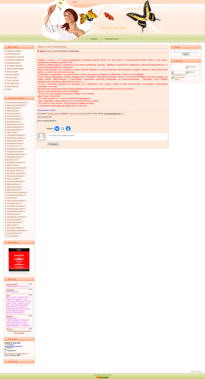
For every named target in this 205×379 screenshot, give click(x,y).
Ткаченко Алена (13, 219)
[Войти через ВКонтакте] (57, 128)
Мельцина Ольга (13, 187)
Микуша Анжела (13, 189)
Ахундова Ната (13, 121)
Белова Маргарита (14, 127)
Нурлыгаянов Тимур (15, 195)
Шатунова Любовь (14, 227)
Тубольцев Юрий (14, 222)
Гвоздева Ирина (13, 146)
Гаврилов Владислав (15, 135)
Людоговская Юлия (15, 176)
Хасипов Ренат (13, 233)
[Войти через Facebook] (68, 128)
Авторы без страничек (16, 102)
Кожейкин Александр (15, 154)
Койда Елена (12, 165)
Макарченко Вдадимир (16, 192)
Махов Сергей (12, 178)
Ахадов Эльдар (13, 116)
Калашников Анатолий (16, 168)
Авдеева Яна (12, 110)
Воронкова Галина (14, 143)
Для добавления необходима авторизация (19, 332)
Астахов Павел (13, 113)
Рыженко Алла (13, 214)
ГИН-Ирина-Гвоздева (77, 113)
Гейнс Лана (11, 132)
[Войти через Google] (62, 128)
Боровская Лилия (14, 129)
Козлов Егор (12, 159)
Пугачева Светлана (15, 206)
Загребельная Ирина (15, 149)
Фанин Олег (11, 225)
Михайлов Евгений (14, 181)
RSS (75, 2)
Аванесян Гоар (13, 108)
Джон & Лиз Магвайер (15, 105)
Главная (93, 39)
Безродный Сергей (14, 124)
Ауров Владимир (13, 119)
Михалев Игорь (13, 184)
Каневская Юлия (13, 157)
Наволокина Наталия (15, 200)
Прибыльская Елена (15, 208)
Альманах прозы (111, 39)
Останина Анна (13, 203)
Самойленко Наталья (15, 217)
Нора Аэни (11, 198)
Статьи (49, 47)
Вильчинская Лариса (15, 138)
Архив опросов (22, 353)
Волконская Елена (14, 140)
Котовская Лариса (14, 170)
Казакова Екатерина (15, 162)
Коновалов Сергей (14, 151)
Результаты (9, 353)
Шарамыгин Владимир (16, 230)
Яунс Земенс (12, 236)
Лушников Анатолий (15, 173)
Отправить (53, 144)
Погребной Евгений (15, 211)
